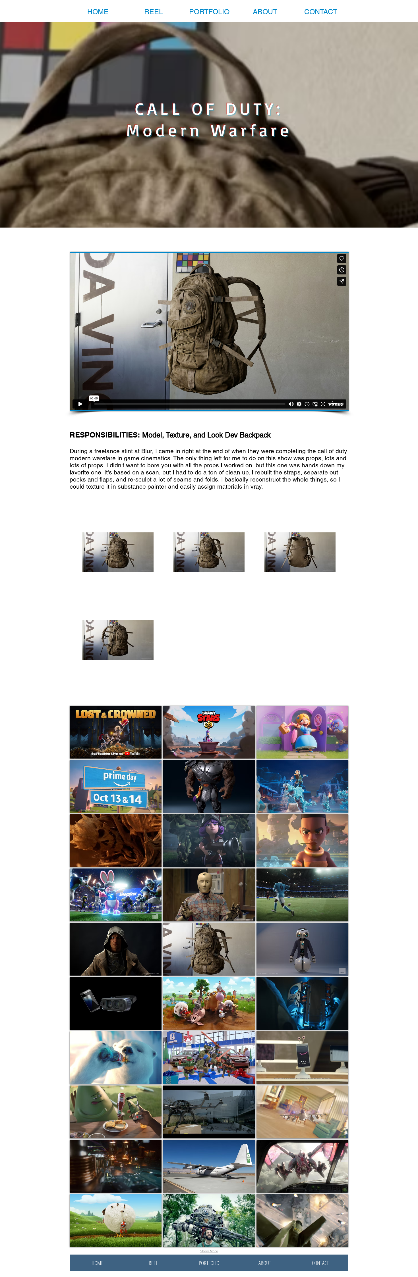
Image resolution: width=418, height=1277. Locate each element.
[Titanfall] (209, 1220)
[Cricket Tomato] (116, 1112)
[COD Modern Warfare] (209, 949)
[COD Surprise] (302, 1220)
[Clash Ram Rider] (302, 840)
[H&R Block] (209, 1166)
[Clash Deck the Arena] (302, 786)
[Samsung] (116, 1003)
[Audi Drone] (209, 1112)
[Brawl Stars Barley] (209, 732)
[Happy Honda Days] (209, 1057)
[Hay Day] (116, 1220)
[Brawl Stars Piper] (302, 732)
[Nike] (302, 894)
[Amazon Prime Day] (116, 786)
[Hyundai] (302, 1003)
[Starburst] (302, 1112)
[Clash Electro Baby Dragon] (209, 840)
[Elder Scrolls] (116, 840)
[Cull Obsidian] (209, 786)
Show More (209, 1251)
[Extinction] (302, 1166)
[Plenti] (302, 1057)
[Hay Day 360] (209, 1003)
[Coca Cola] (116, 1057)
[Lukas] (116, 949)
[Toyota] (209, 894)
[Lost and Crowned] (116, 732)
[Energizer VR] (116, 894)
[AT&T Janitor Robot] (302, 949)
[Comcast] (116, 1166)
